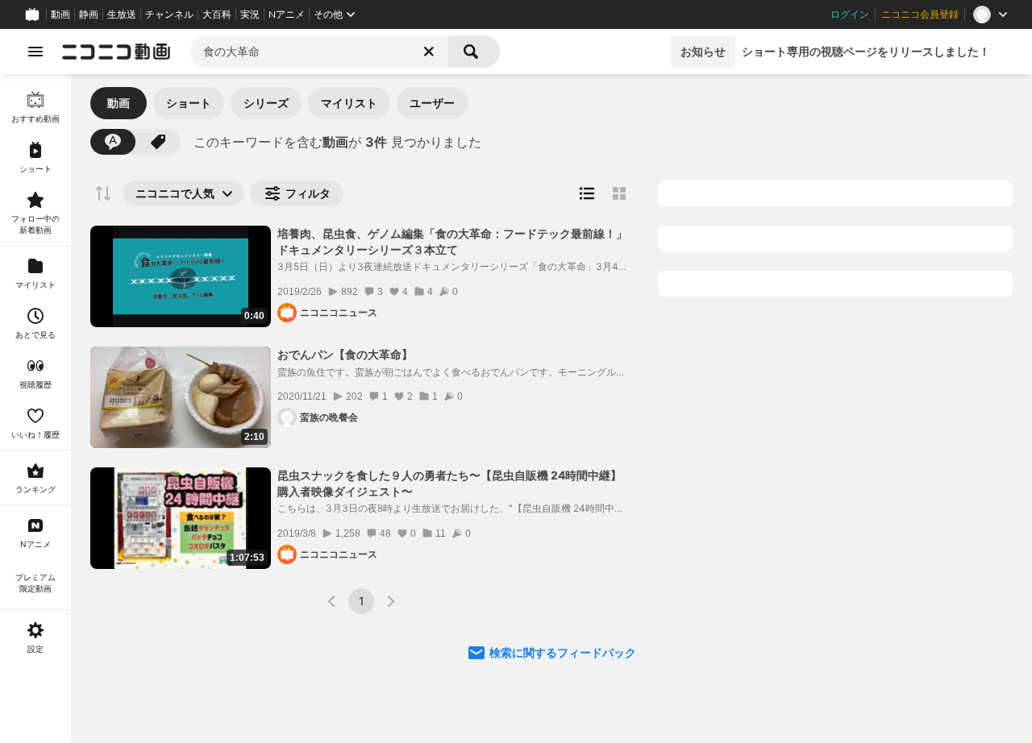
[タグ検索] (158, 142)
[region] (35, 408)
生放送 (121, 14)
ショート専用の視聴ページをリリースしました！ (866, 51)
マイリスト (349, 103)
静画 (88, 14)
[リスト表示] (587, 193)
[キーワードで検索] (112, 142)
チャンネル (169, 14)
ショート (188, 103)
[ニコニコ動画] (116, 52)
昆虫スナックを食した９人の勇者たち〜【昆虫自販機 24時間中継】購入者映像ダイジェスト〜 (449, 483)
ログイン (849, 14)
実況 (250, 14)
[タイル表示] (619, 193)
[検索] (474, 51)
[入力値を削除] (429, 51)
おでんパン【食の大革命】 (345, 354)
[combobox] (319, 51)
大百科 (216, 14)
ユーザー (432, 103)
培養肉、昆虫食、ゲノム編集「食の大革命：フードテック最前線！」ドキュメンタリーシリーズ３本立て (452, 241)
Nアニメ (286, 14)
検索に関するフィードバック (562, 652)
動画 (60, 14)
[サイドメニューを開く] (35, 51)
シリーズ (266, 103)
